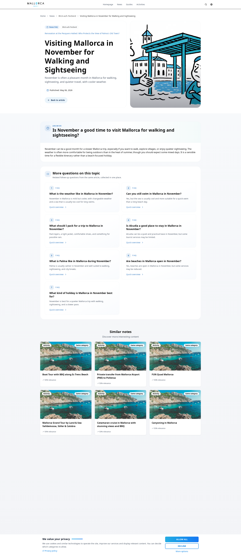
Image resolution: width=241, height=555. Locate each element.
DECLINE (182, 546)
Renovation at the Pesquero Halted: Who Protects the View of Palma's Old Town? (82, 33)
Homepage (108, 4)
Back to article (58, 100)
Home (43, 16)
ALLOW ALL (182, 539)
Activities (141, 4)
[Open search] (206, 4)
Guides (129, 4)
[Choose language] (211, 4)
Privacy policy (51, 550)
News (119, 4)
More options (182, 551)
